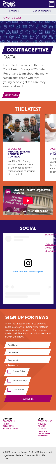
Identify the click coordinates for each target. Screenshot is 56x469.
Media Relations (8, 425)
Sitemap (42, 429)
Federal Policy (19, 380)
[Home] (9, 4)
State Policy (18, 390)
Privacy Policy (42, 425)
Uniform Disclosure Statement (44, 433)
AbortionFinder (42, 11)
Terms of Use (45, 421)
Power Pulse (18, 371)
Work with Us (10, 429)
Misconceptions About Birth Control (19, 154)
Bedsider (14, 11)
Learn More (11, 95)
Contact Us (9, 421)
